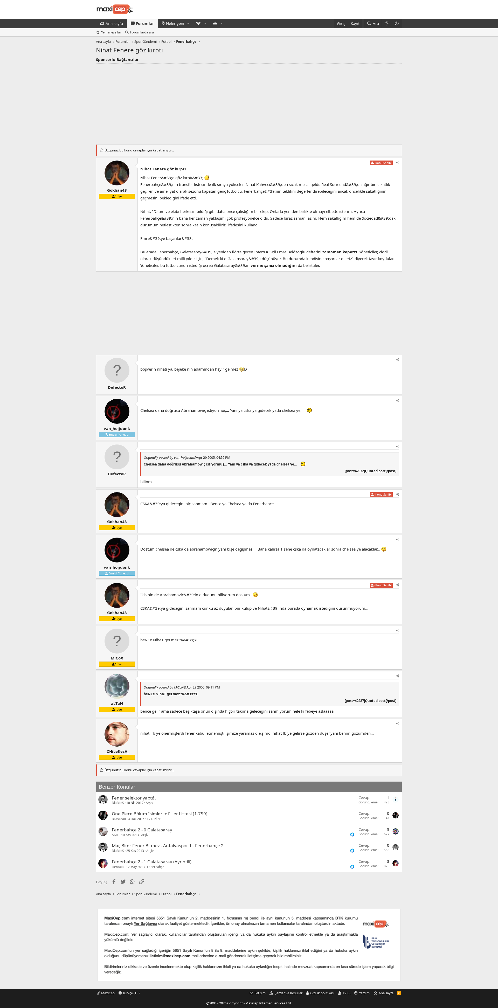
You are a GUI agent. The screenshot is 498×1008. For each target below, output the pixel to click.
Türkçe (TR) (131, 993)
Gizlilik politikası (322, 993)
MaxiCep (107, 993)
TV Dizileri (154, 819)
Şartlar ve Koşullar (288, 993)
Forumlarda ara (142, 32)
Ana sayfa (114, 23)
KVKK (346, 993)
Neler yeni (175, 23)
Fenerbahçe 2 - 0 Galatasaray (142, 830)
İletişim (260, 993)
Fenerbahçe (155, 867)
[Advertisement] (249, 102)
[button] (188, 23)
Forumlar (145, 23)
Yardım (364, 993)
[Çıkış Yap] (397, 23)
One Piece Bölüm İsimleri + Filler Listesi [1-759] (160, 814)
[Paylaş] (398, 163)
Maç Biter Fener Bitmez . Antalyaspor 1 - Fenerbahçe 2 (168, 846)
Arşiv (149, 803)
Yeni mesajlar (111, 32)
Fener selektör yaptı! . (134, 798)
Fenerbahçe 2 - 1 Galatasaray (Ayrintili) (151, 862)
